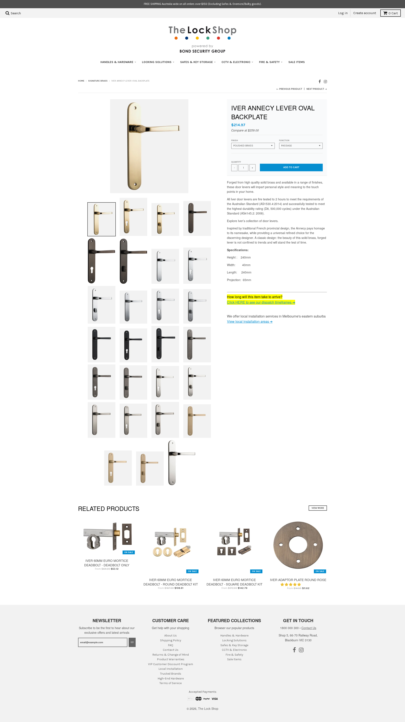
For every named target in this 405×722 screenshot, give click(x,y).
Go (132, 642)
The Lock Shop (208, 708)
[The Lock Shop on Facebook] (320, 81)
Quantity (236, 162)
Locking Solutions (156, 62)
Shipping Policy (170, 640)
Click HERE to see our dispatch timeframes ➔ (261, 302)
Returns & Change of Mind (170, 654)
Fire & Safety (269, 62)
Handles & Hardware (116, 62)
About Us (170, 635)
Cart (393, 13)
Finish (234, 140)
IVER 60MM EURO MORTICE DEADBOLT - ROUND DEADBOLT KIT (170, 581)
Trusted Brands (170, 673)
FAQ (170, 645)
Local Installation (170, 669)
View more (318, 508)
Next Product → (316, 89)
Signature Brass (98, 81)
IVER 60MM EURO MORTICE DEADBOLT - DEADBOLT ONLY (106, 562)
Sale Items (296, 62)
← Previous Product (289, 89)
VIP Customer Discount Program (170, 664)
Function (284, 140)
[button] (291, 584)
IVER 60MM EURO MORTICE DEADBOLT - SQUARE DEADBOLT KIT (234, 581)
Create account (364, 13)
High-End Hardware (171, 678)
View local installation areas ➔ (250, 321)
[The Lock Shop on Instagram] (325, 81)
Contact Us (170, 650)
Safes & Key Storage (196, 62)
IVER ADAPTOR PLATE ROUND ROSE (298, 579)
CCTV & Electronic (235, 62)
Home (81, 81)
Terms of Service (170, 683)
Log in (343, 13)
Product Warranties (170, 659)
